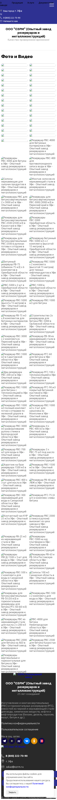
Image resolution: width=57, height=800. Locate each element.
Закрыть (12, 792)
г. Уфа (18, 10)
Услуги (30, 3)
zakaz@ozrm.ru (15, 766)
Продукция (17, 3)
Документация (46, 3)
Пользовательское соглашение (19, 729)
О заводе (3, 4)
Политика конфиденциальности (20, 723)
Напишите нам (10, 21)
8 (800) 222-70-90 (11, 18)
